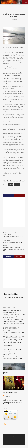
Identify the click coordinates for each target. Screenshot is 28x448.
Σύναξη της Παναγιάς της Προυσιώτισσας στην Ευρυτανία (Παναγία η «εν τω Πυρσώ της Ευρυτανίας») (14, 244)
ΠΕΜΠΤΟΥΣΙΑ (8, 195)
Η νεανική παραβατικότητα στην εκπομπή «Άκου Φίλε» (12, 353)
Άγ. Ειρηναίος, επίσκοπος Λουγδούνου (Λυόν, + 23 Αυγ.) (12, 233)
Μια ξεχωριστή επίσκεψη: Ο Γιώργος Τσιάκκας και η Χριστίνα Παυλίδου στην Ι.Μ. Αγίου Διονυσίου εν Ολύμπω (14, 316)
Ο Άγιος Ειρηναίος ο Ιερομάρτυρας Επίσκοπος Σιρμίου (14, 237)
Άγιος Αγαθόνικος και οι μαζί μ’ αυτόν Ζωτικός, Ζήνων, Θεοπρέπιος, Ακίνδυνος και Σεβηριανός (13, 249)
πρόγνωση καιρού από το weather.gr (10, 419)
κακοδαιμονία (16, 184)
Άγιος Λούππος (6, 240)
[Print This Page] (20, 180)
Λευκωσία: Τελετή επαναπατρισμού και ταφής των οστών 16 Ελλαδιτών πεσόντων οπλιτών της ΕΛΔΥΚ (13, 332)
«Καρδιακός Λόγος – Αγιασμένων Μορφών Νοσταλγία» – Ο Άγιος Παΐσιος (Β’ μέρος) (13, 320)
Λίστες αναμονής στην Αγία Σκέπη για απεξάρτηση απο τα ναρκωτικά (12, 311)
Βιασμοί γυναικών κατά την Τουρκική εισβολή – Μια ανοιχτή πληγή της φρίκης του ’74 (13, 358)
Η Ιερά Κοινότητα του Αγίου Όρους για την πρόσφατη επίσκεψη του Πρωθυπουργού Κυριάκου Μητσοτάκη (13, 349)
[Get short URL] (14, 180)
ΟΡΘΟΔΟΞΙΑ (19, 195)
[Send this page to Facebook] (5, 180)
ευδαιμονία (10, 184)
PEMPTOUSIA (9, 256)
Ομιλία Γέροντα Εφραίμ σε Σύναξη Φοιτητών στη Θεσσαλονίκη (13, 324)
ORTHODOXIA (19, 256)
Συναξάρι (7, 396)
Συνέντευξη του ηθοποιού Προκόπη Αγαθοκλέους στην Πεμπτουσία (11, 327)
